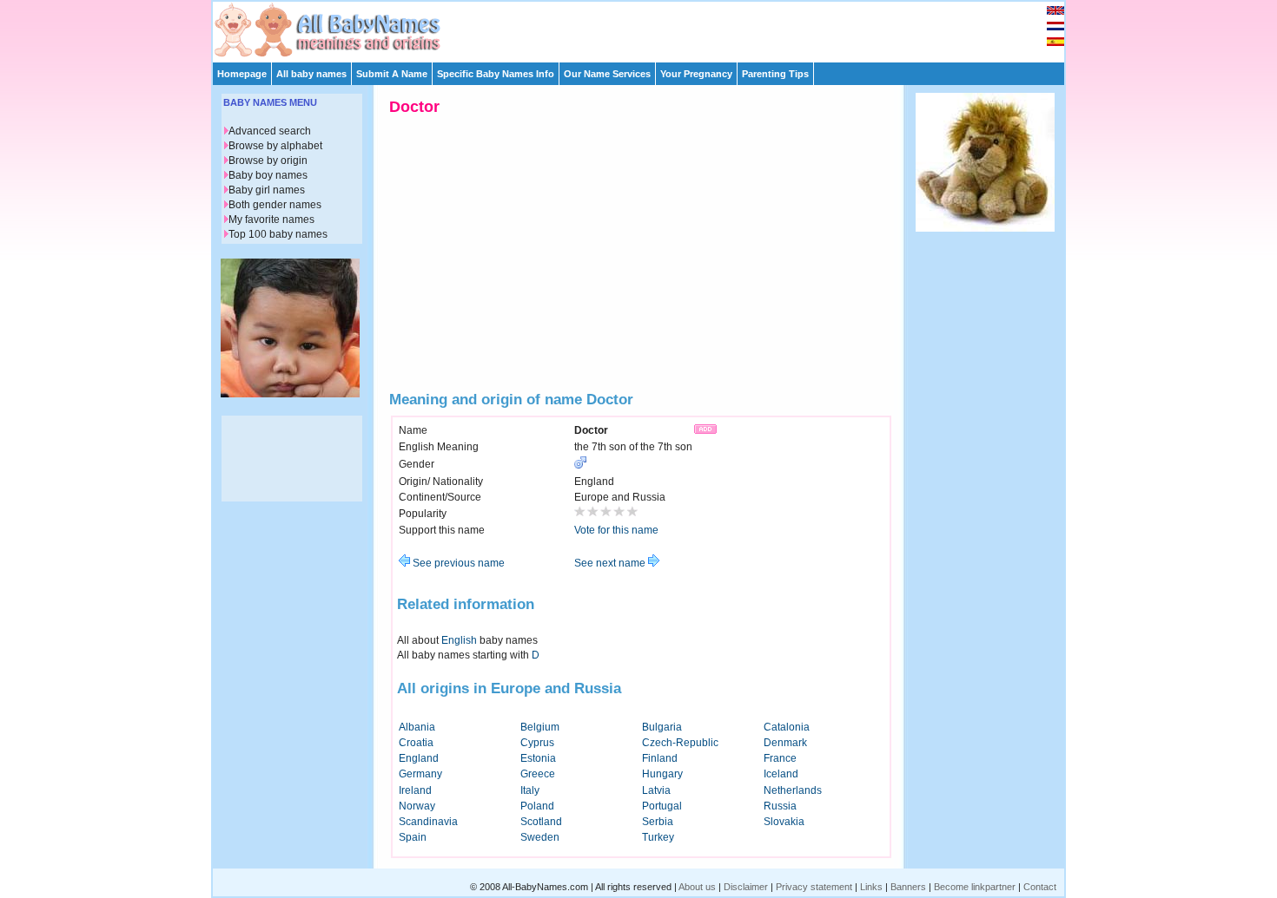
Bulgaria (662, 727)
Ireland (415, 790)
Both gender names (274, 205)
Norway (417, 806)
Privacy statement (814, 887)
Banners (908, 887)
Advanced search (269, 131)
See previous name (457, 563)
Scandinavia (428, 822)
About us (697, 887)
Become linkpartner (975, 887)
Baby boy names (268, 175)
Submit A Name (391, 74)
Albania (417, 727)
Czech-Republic (680, 743)
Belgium (539, 727)
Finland (660, 758)
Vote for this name (616, 530)
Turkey (658, 837)
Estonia (538, 758)
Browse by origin (268, 160)
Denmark (785, 743)
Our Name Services (607, 74)
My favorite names (271, 219)
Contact (1039, 887)
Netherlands (793, 790)
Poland (537, 806)
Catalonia (787, 727)
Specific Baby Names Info (495, 74)
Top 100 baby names (278, 234)
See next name (611, 563)
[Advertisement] (646, 28)
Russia (780, 806)
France (780, 758)
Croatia (416, 743)
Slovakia (784, 822)
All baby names (311, 74)
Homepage (242, 74)
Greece (537, 774)
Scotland (541, 822)
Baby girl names (266, 190)
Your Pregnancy (696, 74)
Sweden (539, 837)
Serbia (657, 822)
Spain (413, 837)
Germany (420, 774)
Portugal (662, 806)
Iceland (781, 774)
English (459, 640)
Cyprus (537, 743)
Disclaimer (746, 887)
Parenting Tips (775, 74)
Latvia (656, 790)
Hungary (662, 774)
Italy (529, 790)
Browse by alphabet (275, 146)
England (419, 758)
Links (871, 887)
